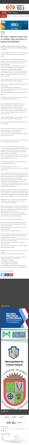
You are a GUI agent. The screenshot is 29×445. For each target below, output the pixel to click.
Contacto (21, 417)
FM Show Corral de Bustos (10, 440)
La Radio (9, 12)
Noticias (4, 12)
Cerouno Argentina (16, 442)
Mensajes (15, 12)
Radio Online (17, 437)
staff (2, 437)
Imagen (3, 22)
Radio (2, 435)
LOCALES (3, 16)
